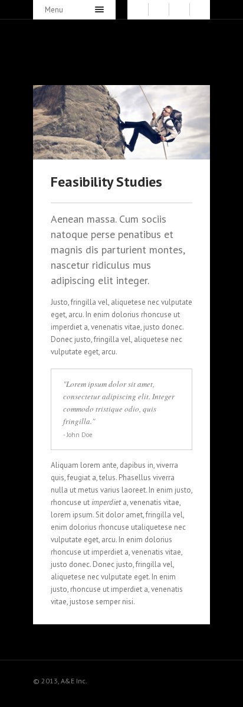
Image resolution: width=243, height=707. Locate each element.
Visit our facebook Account (152, 678)
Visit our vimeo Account (186, 678)
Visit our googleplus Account (203, 678)
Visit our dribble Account (169, 678)
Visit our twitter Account (134, 678)
